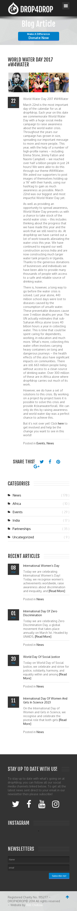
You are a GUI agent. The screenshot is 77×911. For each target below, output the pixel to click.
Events (41, 443)
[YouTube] (41, 804)
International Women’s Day (41, 565)
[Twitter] (16, 804)
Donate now (38, 36)
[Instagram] (55, 804)
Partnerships (22, 529)
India (16, 520)
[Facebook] (28, 804)
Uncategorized (23, 537)
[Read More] (57, 591)
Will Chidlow (34, 905)
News (50, 443)
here (61, 423)
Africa (17, 504)
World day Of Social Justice (41, 656)
